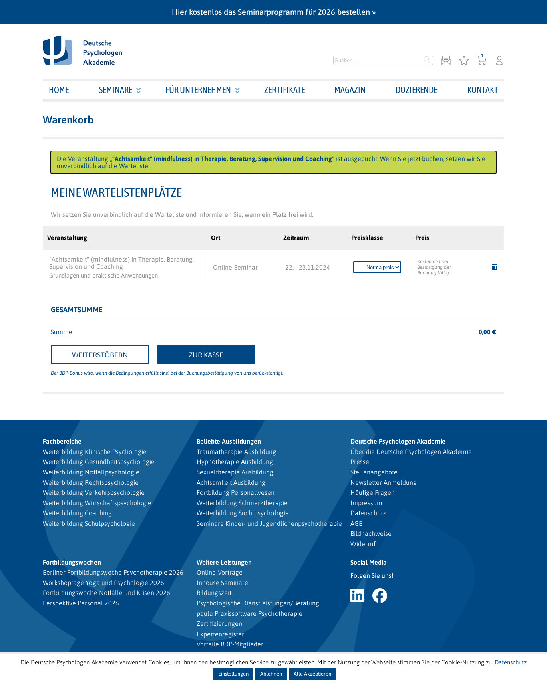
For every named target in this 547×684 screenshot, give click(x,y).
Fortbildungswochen (72, 562)
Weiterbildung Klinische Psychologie (95, 451)
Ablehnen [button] (271, 674)
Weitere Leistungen (224, 562)
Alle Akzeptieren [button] (312, 674)
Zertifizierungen (219, 623)
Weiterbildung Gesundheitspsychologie (99, 461)
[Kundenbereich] (499, 61)
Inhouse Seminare (222, 582)
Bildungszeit (214, 592)
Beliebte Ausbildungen (229, 441)
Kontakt (482, 90)
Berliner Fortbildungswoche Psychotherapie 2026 (113, 572)
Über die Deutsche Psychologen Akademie (411, 451)
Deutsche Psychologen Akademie (398, 441)
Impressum (366, 502)
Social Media (368, 562)
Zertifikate (284, 90)
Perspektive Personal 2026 (81, 603)
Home (59, 90)
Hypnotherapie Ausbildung (235, 461)
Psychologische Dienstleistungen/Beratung (258, 603)
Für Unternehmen (198, 90)
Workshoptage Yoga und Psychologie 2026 (103, 582)
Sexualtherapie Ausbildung (235, 472)
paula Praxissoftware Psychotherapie (249, 613)
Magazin (350, 90)
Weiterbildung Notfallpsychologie (91, 472)
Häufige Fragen (372, 492)
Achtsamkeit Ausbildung (231, 482)
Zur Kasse (206, 355)
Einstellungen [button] (233, 674)
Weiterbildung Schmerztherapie (242, 502)
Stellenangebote (374, 472)
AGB (356, 523)
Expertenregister (220, 634)
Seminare (115, 90)
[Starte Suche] (427, 60)
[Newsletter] (446, 61)
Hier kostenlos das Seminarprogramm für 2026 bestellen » (274, 11)
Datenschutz (368, 513)
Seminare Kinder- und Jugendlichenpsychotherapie (269, 523)
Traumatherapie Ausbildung (236, 451)
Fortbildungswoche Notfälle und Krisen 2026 (106, 592)
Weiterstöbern (100, 355)
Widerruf (363, 543)
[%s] (494, 267)
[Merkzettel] (464, 61)
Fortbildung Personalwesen (236, 492)
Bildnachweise (371, 533)
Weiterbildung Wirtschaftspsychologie (97, 502)
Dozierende (416, 90)
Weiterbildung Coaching (77, 513)
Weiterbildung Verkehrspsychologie (94, 492)
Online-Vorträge (220, 572)
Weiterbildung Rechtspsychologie (91, 482)
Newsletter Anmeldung (383, 482)
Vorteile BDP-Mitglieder (230, 644)
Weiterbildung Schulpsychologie (89, 523)
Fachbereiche (62, 441)
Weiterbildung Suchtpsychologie (243, 513)
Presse (359, 461)
